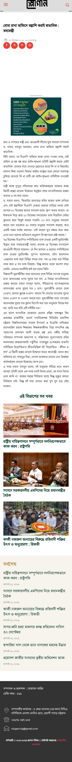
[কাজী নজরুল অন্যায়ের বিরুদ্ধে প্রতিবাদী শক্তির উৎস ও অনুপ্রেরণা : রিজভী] (36, 519)
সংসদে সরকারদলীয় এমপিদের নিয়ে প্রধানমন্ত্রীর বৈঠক (34, 493)
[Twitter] (14, 45)
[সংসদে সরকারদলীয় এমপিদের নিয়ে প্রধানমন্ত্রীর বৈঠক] (36, 470)
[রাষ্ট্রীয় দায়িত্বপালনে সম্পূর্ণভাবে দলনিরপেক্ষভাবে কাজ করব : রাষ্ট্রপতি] (36, 421)
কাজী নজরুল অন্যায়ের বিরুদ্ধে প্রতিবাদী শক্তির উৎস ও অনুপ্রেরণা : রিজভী (34, 542)
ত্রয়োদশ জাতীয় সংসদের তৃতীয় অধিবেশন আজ (34, 658)
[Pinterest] (22, 45)
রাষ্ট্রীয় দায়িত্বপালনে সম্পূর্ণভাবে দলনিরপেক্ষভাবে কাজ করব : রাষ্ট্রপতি (34, 444)
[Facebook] (6, 45)
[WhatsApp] (29, 45)
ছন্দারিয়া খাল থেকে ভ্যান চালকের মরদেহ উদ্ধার (34, 645)
